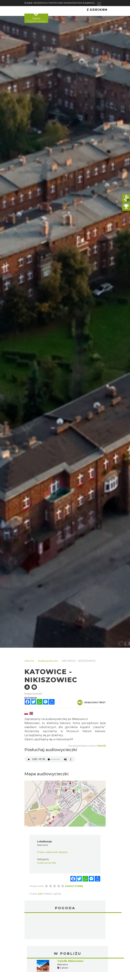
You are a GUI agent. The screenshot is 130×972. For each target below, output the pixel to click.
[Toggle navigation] (99, 4)
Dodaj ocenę (74, 886)
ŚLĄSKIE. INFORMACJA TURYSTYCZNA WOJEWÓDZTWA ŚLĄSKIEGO (59, 3)
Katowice (65, 926)
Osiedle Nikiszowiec (70, 961)
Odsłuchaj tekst (95, 702)
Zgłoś (101, 745)
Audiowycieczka (46, 862)
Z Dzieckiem (97, 9)
